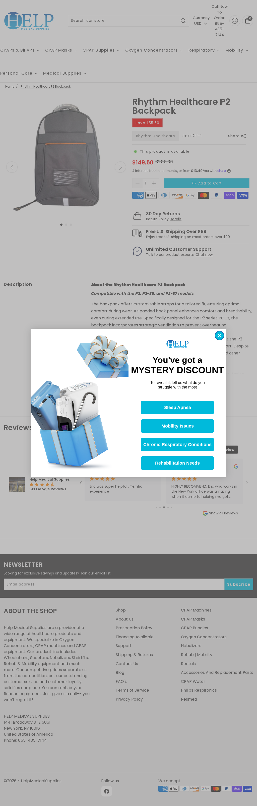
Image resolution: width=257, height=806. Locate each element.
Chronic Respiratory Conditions (177, 444)
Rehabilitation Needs (177, 463)
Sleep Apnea (177, 407)
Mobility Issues (177, 426)
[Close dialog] (219, 335)
